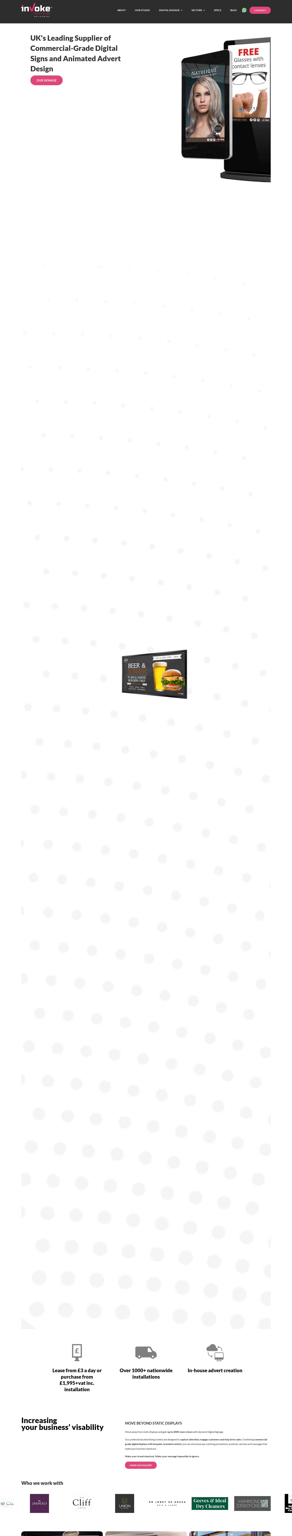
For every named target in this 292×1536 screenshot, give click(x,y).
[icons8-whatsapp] (244, 9)
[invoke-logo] (36, 4)
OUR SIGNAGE (46, 80)
